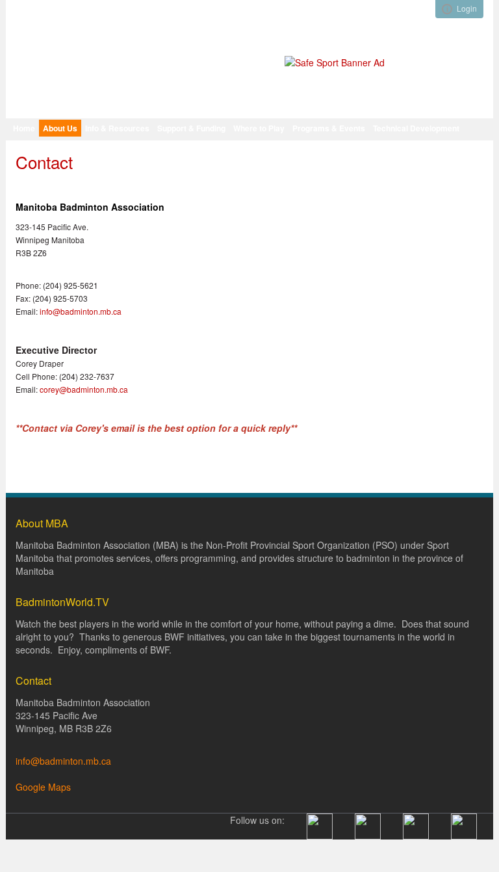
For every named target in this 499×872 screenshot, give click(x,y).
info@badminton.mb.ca (81, 311)
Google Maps (43, 786)
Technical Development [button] (416, 128)
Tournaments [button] (37, 149)
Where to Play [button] (259, 128)
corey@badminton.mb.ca (84, 389)
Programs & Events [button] (328, 128)
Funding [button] (84, 149)
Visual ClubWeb (447, 9)
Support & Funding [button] (191, 128)
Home (24, 128)
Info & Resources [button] (117, 128)
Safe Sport (126, 149)
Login (467, 8)
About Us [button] (60, 128)
